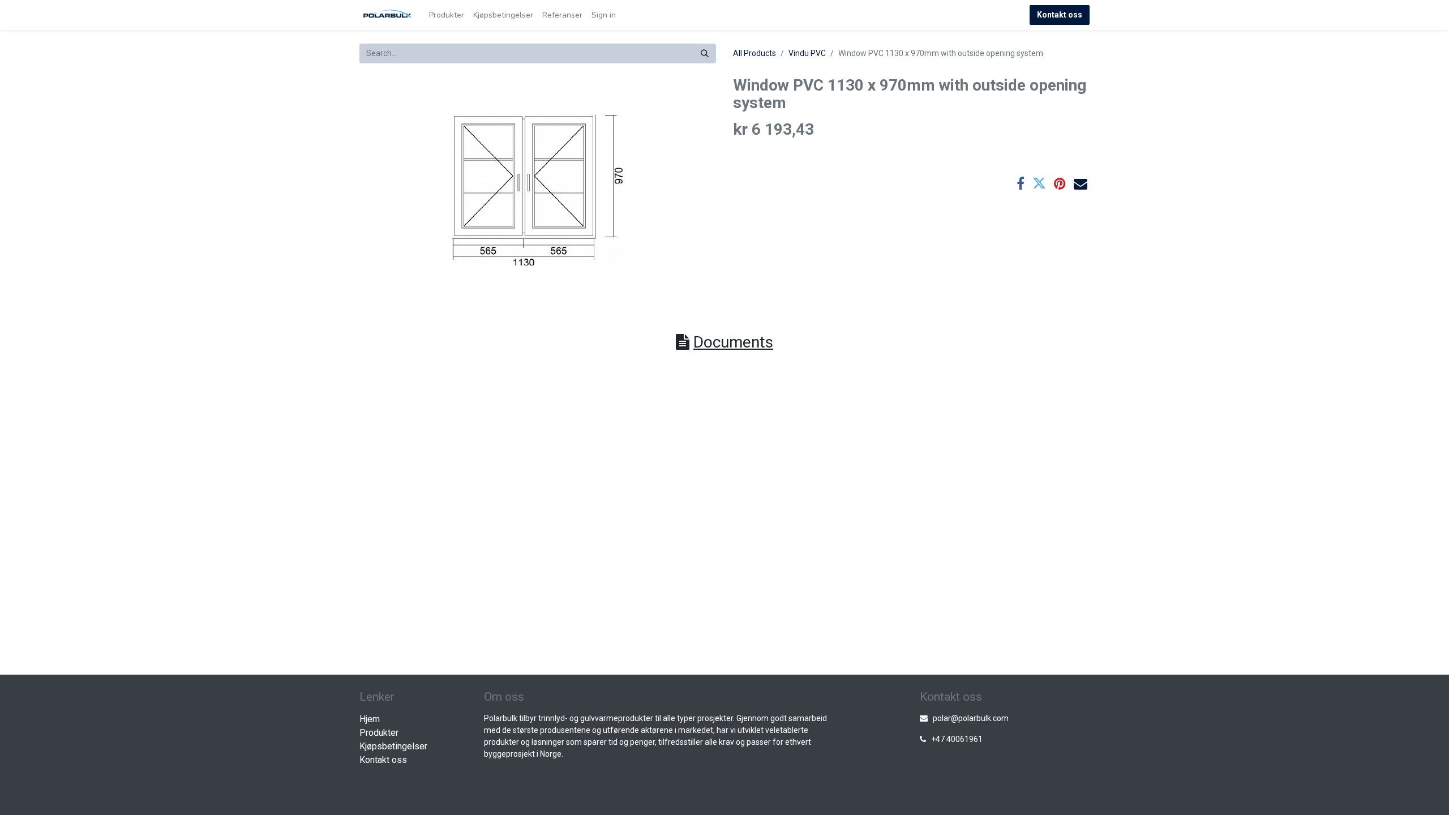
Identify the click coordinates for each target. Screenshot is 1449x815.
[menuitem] (447, 15)
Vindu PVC (807, 53)
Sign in (603, 15)
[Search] (704, 53)
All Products (754, 53)
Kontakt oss (1059, 14)
